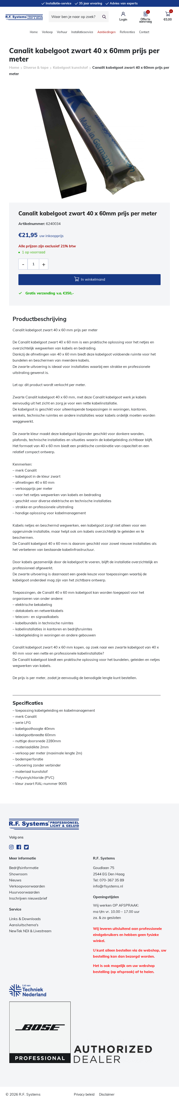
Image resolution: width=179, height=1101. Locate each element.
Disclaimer (106, 1094)
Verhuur (62, 32)
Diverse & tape (36, 67)
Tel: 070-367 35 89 (108, 880)
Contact (144, 32)
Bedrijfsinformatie (23, 868)
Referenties (127, 32)
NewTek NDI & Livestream (30, 931)
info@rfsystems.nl (108, 886)
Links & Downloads (25, 919)
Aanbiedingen (106, 32)
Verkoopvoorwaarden (27, 886)
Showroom (18, 874)
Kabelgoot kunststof (70, 67)
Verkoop (47, 32)
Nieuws (15, 880)
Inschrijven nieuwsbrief (28, 898)
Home (34, 32)
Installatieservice (82, 32)
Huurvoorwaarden (24, 892)
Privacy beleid (84, 1094)
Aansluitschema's (23, 925)
